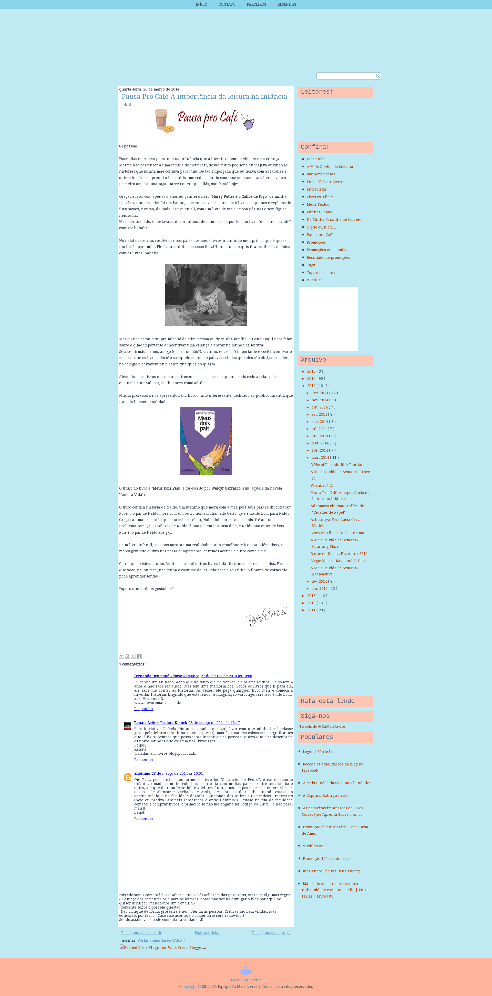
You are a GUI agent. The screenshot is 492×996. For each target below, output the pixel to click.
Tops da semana (321, 273)
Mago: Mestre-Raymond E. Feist (338, 561)
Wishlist (314, 280)
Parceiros (256, 4)
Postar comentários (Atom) (161, 940)
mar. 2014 (321, 457)
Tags (311, 265)
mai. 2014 (321, 443)
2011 (311, 610)
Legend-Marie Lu (318, 752)
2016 (311, 371)
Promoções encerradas (327, 250)
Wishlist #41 (322, 485)
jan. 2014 (320, 588)
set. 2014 (320, 414)
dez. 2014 (320, 393)
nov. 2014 (320, 400)
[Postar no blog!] (127, 656)
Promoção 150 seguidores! (326, 858)
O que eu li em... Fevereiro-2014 (339, 554)
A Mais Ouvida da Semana (330, 167)
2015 (311, 378)
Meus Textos (318, 204)
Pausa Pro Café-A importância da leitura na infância (204, 96)
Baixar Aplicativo (246, 980)
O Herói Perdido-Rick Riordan (337, 465)
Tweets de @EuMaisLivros (322, 726)
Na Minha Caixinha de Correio (334, 219)
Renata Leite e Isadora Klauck (160, 723)
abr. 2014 (320, 450)
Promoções (316, 242)
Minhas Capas (319, 212)
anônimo (142, 773)
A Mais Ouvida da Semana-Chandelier (337, 783)
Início (201, 4)
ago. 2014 (320, 422)
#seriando (316, 159)
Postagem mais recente (141, 933)
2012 (311, 603)
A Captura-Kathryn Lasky (325, 795)
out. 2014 (320, 407)
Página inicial (207, 933)
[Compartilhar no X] (133, 656)
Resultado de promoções (328, 257)
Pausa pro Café (320, 235)
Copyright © (190, 986)
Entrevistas (317, 189)
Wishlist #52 (314, 846)
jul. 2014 (320, 429)
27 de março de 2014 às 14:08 (226, 676)
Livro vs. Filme (320, 197)
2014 (311, 386)
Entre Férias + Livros (325, 182)
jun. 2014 (320, 436)
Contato (227, 4)
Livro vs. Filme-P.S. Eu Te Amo (337, 533)
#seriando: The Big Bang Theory (331, 871)
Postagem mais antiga (271, 933)
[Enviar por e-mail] (121, 656)
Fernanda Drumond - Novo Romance (166, 676)
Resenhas (287, 4)
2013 (311, 596)
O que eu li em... (321, 227)
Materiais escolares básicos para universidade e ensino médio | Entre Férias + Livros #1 (335, 890)
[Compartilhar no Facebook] (139, 656)
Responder (143, 709)
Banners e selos (321, 174)
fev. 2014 (320, 581)
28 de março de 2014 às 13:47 (214, 723)
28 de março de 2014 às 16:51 (177, 773)
